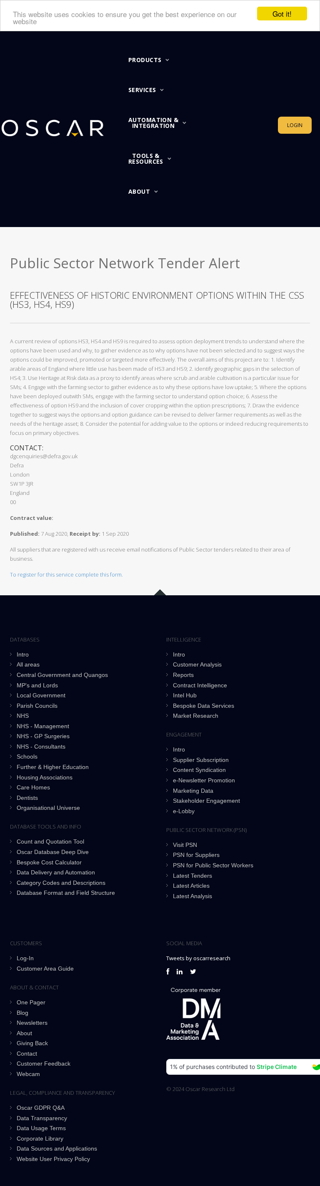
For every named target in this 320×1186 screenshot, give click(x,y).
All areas (28, 664)
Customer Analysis (197, 664)
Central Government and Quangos (62, 675)
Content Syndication (199, 770)
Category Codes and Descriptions (61, 882)
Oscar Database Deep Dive (53, 852)
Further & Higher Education (53, 767)
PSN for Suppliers (196, 854)
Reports (183, 675)
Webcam (28, 1074)
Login (294, 125)
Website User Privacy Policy (53, 1159)
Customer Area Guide (45, 968)
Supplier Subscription (201, 760)
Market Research (195, 715)
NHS (23, 715)
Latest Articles (191, 885)
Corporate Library (40, 1138)
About (139, 191)
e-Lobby (184, 811)
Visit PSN (185, 844)
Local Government (41, 695)
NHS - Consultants (41, 746)
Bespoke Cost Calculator (49, 862)
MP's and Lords (37, 685)
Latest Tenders (192, 875)
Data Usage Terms (41, 1128)
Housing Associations (44, 777)
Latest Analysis (192, 896)
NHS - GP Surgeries (43, 736)
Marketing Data (193, 790)
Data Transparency (42, 1118)
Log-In (25, 958)
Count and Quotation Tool (50, 841)
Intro (23, 654)
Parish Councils (37, 705)
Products (144, 60)
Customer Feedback (43, 1063)
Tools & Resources (145, 158)
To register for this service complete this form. (66, 574)
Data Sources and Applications (57, 1148)
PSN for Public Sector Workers (213, 865)
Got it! (282, 13)
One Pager (31, 1002)
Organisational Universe (48, 807)
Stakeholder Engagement (206, 800)
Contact (27, 1053)
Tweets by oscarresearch (198, 958)
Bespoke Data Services (203, 705)
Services (142, 90)
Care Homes (33, 787)
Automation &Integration (153, 123)
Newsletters (32, 1022)
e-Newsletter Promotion (204, 780)
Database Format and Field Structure (66, 892)
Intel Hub (185, 695)
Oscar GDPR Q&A (41, 1107)
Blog (22, 1012)
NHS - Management (43, 726)
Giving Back (32, 1043)
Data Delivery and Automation (56, 872)
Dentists (27, 797)
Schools (27, 756)
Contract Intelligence (200, 685)
